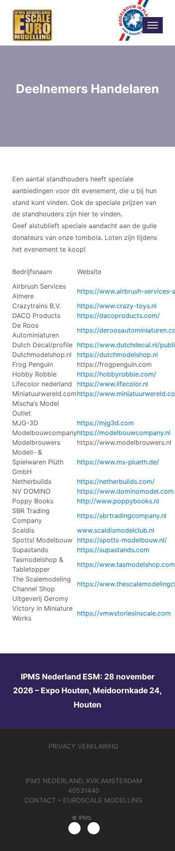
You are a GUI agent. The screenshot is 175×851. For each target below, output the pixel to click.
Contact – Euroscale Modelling (83, 800)
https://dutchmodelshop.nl (117, 354)
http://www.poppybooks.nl (118, 501)
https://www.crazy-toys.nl (117, 306)
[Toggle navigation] (152, 25)
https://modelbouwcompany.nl (124, 433)
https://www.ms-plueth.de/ (118, 462)
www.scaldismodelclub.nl (115, 530)
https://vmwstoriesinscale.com (124, 613)
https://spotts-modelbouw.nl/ (122, 540)
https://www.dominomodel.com (125, 491)
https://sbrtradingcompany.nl (121, 515)
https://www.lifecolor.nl (112, 384)
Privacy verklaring (83, 746)
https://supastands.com (113, 550)
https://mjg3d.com (105, 423)
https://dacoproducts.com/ (118, 315)
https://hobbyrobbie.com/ (116, 374)
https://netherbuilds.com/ (116, 481)
